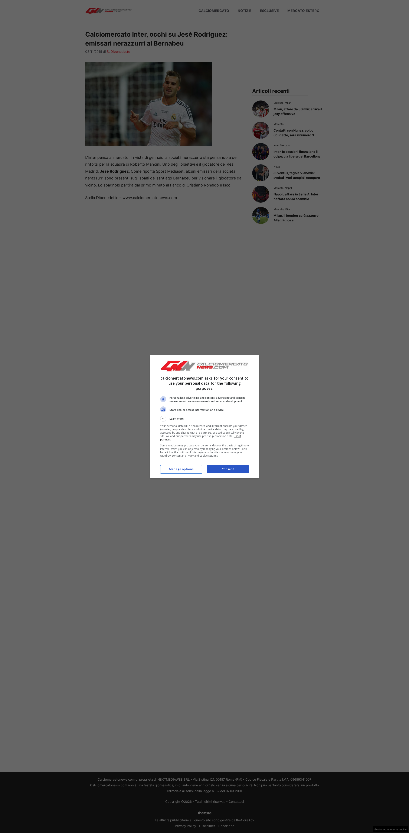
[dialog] (204, 416)
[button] (204, 419)
